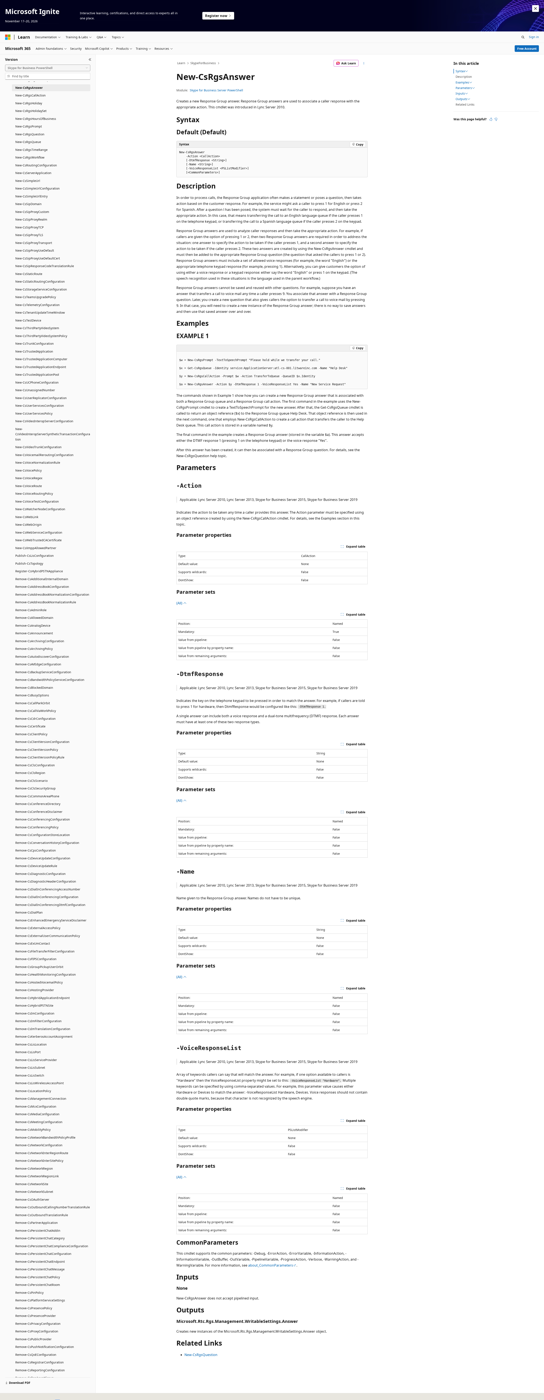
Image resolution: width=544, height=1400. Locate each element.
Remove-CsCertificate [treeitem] (30, 726)
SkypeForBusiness (203, 63)
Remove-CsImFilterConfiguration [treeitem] (38, 1021)
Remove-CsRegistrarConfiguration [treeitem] (39, 1362)
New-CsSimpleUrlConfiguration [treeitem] (37, 188)
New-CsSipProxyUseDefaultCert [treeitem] (37, 258)
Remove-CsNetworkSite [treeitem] (31, 1184)
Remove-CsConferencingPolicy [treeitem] (36, 827)
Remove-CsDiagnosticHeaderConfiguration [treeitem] (45, 881)
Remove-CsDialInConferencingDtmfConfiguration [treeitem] (50, 905)
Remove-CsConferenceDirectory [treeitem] (37, 804)
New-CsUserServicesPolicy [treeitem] (33, 413)
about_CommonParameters (270, 1265)
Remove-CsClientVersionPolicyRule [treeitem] (39, 757)
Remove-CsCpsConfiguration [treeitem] (35, 850)
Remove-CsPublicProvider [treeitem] (33, 1339)
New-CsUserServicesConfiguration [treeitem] (39, 406)
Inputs (460, 93)
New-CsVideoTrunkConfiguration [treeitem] (38, 447)
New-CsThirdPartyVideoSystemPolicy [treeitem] (41, 336)
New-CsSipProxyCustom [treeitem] (32, 212)
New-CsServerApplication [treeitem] (33, 173)
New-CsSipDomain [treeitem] (28, 204)
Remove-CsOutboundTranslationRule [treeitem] (41, 1215)
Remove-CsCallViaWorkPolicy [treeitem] (35, 711)
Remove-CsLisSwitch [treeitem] (29, 1075)
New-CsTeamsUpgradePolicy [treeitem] (35, 297)
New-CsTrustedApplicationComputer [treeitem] (41, 359)
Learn (181, 63)
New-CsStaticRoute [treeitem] (28, 274)
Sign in (534, 37)
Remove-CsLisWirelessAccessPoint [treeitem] (39, 1083)
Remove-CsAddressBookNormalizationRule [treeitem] (45, 602)
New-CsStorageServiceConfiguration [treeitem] (41, 289)
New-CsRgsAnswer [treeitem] (29, 88)
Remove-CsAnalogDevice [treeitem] (32, 625)
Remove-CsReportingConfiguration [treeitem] (40, 1370)
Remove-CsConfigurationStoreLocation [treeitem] (42, 835)
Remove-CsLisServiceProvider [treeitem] (36, 1060)
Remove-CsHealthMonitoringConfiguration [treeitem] (45, 974)
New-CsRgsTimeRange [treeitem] (31, 150)
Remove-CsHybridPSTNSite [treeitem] (34, 1005)
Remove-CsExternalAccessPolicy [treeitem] (37, 928)
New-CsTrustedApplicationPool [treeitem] (37, 375)
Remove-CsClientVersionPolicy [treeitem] (36, 750)
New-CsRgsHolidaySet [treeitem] (31, 111)
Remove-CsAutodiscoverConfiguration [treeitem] (42, 657)
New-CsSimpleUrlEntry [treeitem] (31, 196)
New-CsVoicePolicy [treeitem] (28, 470)
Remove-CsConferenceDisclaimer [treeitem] (38, 812)
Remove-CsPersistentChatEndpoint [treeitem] (40, 1262)
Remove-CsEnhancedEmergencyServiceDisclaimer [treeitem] (50, 920)
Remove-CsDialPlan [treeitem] (29, 912)
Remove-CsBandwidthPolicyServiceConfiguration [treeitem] (49, 680)
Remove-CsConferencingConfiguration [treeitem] (42, 819)
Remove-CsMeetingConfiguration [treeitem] (38, 1122)
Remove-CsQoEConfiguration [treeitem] (35, 1355)
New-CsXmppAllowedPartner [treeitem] (35, 548)
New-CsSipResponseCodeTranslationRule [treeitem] (44, 266)
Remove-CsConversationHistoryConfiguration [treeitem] (47, 843)
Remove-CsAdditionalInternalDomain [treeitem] (41, 579)
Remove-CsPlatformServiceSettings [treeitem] (40, 1300)
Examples (462, 82)
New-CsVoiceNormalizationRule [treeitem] (37, 463)
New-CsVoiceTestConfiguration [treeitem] (37, 501)
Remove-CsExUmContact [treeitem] (32, 943)
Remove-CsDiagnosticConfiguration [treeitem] (40, 874)
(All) (179, 603)
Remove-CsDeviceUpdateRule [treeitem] (36, 866)
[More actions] (364, 63)
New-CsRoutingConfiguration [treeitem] (36, 165)
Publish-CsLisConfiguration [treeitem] (34, 556)
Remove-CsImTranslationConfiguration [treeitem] (42, 1029)
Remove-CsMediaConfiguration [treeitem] (37, 1114)
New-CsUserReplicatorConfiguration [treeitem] (41, 398)
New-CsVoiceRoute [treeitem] (28, 486)
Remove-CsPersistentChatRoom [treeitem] (37, 1285)
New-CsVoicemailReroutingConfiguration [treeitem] (44, 455)
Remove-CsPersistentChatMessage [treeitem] (40, 1269)
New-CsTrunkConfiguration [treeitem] (34, 343)
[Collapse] (90, 59)
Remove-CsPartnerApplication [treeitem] (36, 1223)
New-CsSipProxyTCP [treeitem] (29, 227)
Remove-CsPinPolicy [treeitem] (29, 1293)
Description (464, 77)
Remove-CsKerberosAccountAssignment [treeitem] (43, 1036)
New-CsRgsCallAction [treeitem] (30, 95)
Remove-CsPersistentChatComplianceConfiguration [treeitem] (51, 1246)
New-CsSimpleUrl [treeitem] (27, 181)
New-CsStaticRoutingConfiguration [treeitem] (40, 281)
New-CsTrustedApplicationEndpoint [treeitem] (40, 367)
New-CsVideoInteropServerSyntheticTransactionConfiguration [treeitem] (52, 434)
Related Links (465, 104)
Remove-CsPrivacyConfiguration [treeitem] (38, 1324)
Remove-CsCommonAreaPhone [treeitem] (37, 796)
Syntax (460, 71)
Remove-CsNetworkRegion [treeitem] (34, 1168)
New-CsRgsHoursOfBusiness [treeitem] (35, 119)
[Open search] (523, 37)
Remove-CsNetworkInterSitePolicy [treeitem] (39, 1161)
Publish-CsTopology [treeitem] (29, 563)
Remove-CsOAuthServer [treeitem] (32, 1199)
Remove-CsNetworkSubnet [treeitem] (34, 1192)
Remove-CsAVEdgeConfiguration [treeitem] (38, 664)
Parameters (464, 88)
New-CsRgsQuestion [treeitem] (29, 134)
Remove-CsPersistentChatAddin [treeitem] (37, 1231)
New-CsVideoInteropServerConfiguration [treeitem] (44, 421)
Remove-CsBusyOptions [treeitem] (32, 695)
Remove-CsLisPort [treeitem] (28, 1052)
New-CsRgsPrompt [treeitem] (28, 126)
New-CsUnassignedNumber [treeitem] (35, 390)
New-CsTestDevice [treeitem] (28, 320)
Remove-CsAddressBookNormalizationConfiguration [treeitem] (52, 594)
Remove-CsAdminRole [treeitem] (31, 610)
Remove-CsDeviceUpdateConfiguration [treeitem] (42, 858)
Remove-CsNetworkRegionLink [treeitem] (37, 1176)
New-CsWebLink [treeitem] (26, 517)
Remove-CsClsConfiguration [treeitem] (35, 765)
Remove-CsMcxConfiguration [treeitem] (35, 1106)
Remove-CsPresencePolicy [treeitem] (33, 1308)
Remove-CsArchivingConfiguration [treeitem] (39, 641)
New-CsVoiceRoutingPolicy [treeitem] (34, 494)
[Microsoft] (8, 37)
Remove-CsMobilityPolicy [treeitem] (33, 1130)
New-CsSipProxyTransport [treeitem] (33, 243)
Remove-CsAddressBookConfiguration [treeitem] (42, 587)
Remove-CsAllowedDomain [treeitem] (34, 618)
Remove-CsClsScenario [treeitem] (31, 781)
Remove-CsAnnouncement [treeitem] (34, 633)
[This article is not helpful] (496, 119)
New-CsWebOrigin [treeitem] (28, 525)
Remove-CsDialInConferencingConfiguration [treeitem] (46, 897)
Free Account (527, 49)
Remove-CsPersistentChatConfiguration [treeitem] (43, 1254)
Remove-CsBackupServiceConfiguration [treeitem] (43, 672)
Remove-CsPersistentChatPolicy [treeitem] (37, 1277)
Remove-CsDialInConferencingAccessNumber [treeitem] (47, 889)
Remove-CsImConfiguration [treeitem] (34, 1013)
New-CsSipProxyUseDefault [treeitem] (34, 250)
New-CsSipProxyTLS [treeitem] (29, 235)
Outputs (461, 99)
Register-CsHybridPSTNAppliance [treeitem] (39, 571)
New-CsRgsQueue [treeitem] (28, 142)
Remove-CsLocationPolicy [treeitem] (33, 1091)
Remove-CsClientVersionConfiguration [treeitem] (42, 742)
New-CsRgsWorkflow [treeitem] (29, 157)
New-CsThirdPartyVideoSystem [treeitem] (37, 328)
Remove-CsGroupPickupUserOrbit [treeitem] (39, 967)
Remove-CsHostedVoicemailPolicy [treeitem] (39, 982)
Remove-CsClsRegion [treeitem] (30, 773)
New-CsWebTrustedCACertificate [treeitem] (38, 540)
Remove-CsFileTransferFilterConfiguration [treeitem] (45, 951)
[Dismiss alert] (535, 8)
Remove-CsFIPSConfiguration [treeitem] (36, 959)
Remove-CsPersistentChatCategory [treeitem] (40, 1238)
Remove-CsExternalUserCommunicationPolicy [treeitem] (47, 936)
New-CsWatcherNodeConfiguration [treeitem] (40, 509)
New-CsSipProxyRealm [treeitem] (31, 219)
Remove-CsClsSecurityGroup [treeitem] (35, 788)
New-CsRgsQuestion (200, 1354)
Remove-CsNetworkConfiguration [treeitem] (38, 1145)
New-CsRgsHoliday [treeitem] (28, 103)
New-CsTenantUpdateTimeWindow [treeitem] (40, 312)
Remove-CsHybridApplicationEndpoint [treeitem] (42, 998)
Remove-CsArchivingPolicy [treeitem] (34, 649)
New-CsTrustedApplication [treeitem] (34, 351)
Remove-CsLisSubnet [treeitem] (30, 1068)
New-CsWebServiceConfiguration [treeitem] (38, 532)
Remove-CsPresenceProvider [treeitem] (35, 1316)
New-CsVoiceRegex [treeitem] (28, 478)
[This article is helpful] (490, 119)
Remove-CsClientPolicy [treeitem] (31, 734)
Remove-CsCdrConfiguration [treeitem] (35, 719)
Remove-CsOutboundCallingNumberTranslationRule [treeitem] (52, 1207)
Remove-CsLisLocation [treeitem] (31, 1044)
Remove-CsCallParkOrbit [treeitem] (32, 703)
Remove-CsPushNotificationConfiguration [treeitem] (44, 1347)
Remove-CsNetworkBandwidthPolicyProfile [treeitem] (45, 1137)
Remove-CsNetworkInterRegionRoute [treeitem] (41, 1153)
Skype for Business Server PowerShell (216, 90)
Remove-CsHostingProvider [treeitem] (34, 990)
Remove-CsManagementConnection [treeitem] (40, 1099)
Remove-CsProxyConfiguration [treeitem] (36, 1331)
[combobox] (47, 68)
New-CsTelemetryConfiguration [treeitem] (37, 305)
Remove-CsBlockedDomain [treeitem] (34, 688)
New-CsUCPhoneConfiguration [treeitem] (37, 382)
